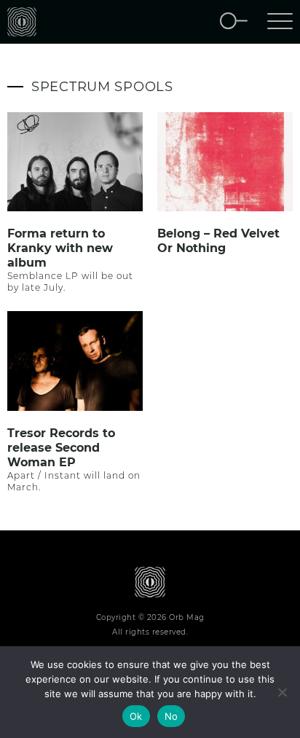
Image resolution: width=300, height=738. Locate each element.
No (171, 716)
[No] (282, 692)
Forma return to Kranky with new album (60, 248)
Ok (136, 716)
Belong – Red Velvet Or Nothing (218, 241)
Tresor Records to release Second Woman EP (61, 447)
